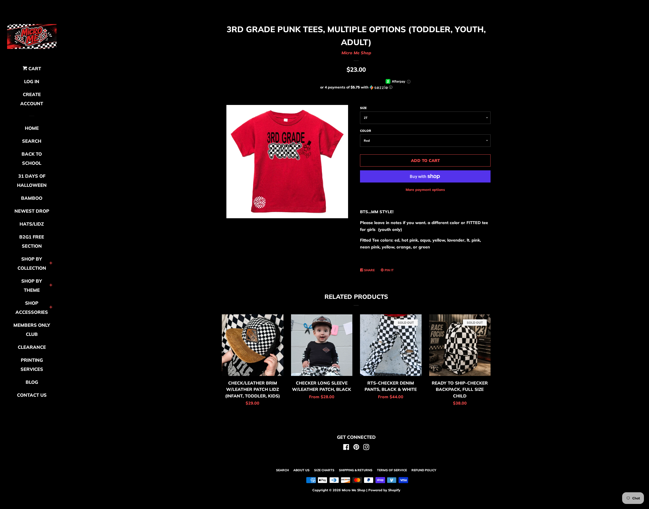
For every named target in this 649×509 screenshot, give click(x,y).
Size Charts (324, 470)
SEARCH (31, 141)
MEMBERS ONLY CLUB (31, 329)
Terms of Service (392, 470)
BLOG (32, 382)
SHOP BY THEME (31, 285)
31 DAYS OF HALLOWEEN (32, 180)
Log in (31, 81)
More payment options (425, 189)
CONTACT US (32, 395)
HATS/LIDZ (32, 224)
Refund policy (423, 470)
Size (363, 108)
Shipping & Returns (355, 470)
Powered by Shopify (384, 490)
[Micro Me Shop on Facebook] (346, 447)
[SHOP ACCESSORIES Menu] (50, 307)
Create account (31, 99)
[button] (356, 87)
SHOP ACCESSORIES (31, 307)
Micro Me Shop (356, 52)
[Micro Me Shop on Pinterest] (356, 447)
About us (301, 470)
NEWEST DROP (31, 211)
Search (282, 470)
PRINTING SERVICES (32, 364)
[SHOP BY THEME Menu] (50, 285)
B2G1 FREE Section (31, 241)
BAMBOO (31, 198)
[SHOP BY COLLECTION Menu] (50, 263)
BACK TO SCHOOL (32, 158)
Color (365, 131)
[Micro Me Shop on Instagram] (366, 447)
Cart (34, 68)
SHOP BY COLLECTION (31, 263)
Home (32, 128)
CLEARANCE (32, 347)
